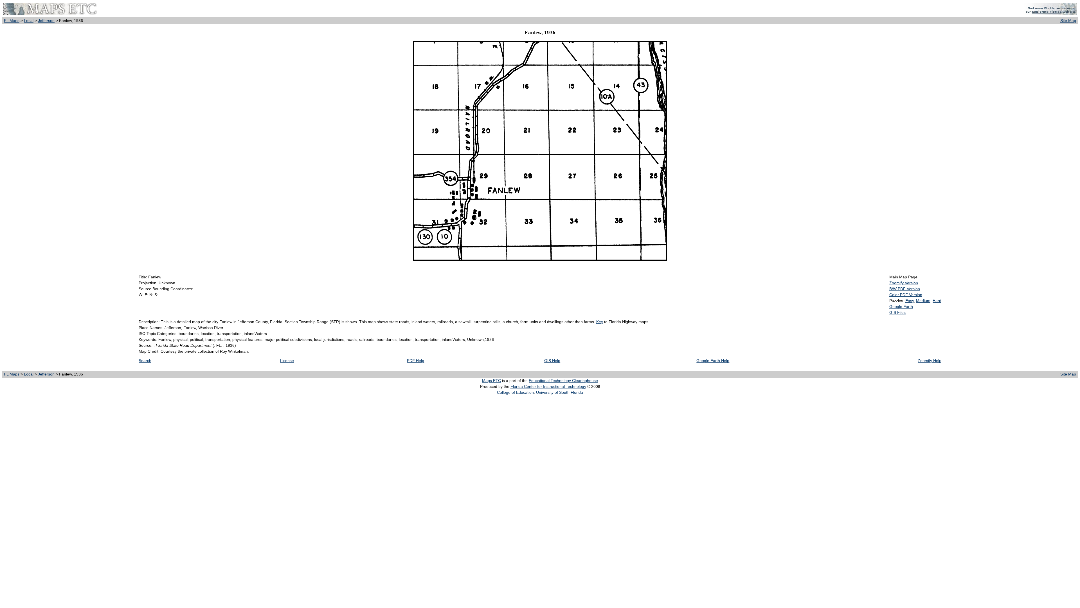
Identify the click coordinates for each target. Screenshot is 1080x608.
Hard (937, 300)
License (287, 360)
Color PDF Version (905, 294)
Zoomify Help (929, 360)
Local (28, 20)
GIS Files (897, 312)
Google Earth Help (712, 360)
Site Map (1068, 20)
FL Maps (11, 20)
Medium (923, 300)
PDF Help (415, 360)
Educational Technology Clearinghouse (563, 380)
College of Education (515, 392)
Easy (909, 300)
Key (599, 321)
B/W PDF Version (904, 289)
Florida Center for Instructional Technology (548, 386)
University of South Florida (559, 392)
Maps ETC (491, 380)
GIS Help (552, 360)
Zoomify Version (903, 283)
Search (145, 360)
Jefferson (46, 20)
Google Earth (901, 306)
